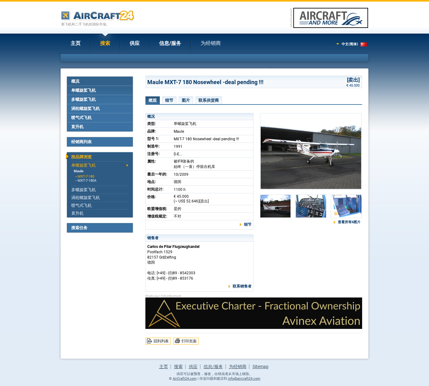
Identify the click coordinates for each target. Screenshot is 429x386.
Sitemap (261, 366)
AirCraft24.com (185, 379)
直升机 (77, 126)
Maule (79, 171)
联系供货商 (208, 100)
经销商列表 (81, 141)
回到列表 (161, 341)
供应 (135, 43)
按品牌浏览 (81, 156)
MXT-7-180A (87, 181)
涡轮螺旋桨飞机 (85, 108)
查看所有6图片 (349, 222)
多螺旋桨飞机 (83, 99)
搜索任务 (79, 227)
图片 (186, 100)
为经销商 (211, 43)
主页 (76, 43)
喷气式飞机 (81, 117)
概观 (153, 100)
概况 (75, 81)
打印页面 (189, 341)
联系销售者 (242, 286)
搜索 (105, 43)
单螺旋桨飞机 (83, 90)
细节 (169, 100)
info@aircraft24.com (244, 379)
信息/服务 (170, 43)
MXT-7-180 (86, 176)
